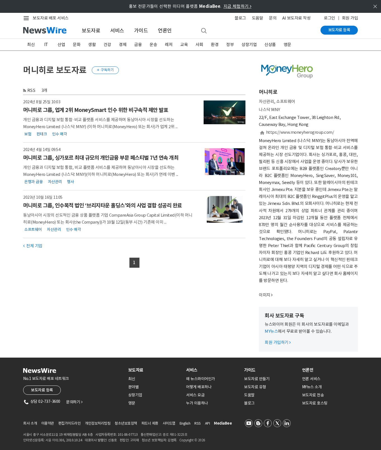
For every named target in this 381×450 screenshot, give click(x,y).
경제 (122, 44)
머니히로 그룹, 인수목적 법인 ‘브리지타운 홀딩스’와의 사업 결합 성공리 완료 (102, 205)
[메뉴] (27, 18)
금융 (138, 44)
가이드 (141, 30)
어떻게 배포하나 (198, 386)
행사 (70, 181)
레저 (168, 44)
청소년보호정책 (126, 423)
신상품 (270, 44)
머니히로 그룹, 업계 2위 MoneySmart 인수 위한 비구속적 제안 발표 (95, 110)
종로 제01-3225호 (175, 434)
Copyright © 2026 (192, 440)
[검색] (204, 31)
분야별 (133, 386)
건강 (107, 44)
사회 (199, 44)
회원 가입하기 (278, 342)
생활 (92, 44)
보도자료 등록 (339, 29)
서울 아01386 (54, 440)
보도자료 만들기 (256, 378)
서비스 (117, 30)
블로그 (240, 18)
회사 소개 (30, 423)
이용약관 (47, 423)
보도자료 (91, 30)
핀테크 (42, 134)
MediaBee (223, 423)
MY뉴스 (271, 331)
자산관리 (55, 181)
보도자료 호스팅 (314, 403)
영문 (287, 44)
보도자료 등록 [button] (42, 389)
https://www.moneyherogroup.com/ (300, 132)
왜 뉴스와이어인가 (200, 378)
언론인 (165, 30)
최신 (31, 44)
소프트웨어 (33, 229)
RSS (31, 90)
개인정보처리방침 (97, 423)
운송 (153, 44)
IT (46, 44)
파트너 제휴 (149, 423)
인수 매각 (59, 134)
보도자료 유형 (255, 386)
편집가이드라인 (69, 423)
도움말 (257, 18)
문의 (272, 18)
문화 (76, 44)
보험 (27, 134)
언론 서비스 (311, 378)
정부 (230, 44)
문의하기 (74, 401)
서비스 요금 (195, 395)
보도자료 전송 (313, 395)
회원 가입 (350, 18)
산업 (61, 44)
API (207, 423)
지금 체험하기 (237, 6)
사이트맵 (169, 423)
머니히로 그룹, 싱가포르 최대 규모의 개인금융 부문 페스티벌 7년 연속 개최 (100, 157)
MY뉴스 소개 (312, 386)
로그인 (329, 18)
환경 (214, 44)
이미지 (264, 295)
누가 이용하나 (197, 403)
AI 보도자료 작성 (296, 18)
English (185, 423)
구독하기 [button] (105, 70)
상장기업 (249, 44)
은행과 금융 (33, 181)
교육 (184, 44)
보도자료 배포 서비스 (51, 18)
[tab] (155, 370)
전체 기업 (32, 245)
